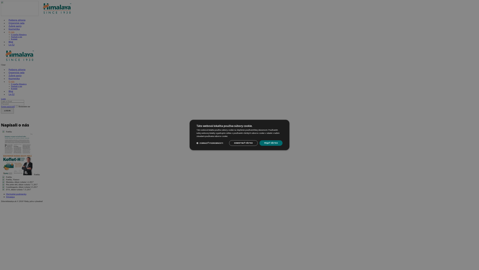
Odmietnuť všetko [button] (243, 143)
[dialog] (239, 135)
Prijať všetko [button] (271, 143)
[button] (209, 143)
